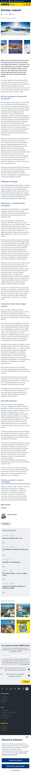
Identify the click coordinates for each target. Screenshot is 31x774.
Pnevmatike (6, 710)
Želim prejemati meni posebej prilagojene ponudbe (15, 675)
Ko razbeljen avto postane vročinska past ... (15, 550)
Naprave (5, 714)
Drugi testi (5, 718)
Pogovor (5, 700)
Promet (4, 726)
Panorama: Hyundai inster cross (12, 538)
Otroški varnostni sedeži (9, 712)
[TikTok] (23, 688)
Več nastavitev (15, 770)
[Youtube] (19, 688)
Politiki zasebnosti (24, 664)
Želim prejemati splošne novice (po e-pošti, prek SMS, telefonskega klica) (15, 669)
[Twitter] (7, 688)
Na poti (4, 730)
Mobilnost (4, 723)
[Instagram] (15, 688)
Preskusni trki (6, 716)
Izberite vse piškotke (15, 760)
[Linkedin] (11, 688)
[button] (4, 47)
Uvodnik (5, 696)
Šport (4, 702)
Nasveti (5, 728)
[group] (15, 47)
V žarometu (5, 693)
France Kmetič (12, 515)
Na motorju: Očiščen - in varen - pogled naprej (15, 574)
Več (3, 542)
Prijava (26, 682)
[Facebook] (2, 688)
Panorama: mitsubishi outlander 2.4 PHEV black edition (14, 587)
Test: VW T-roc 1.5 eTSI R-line (11, 562)
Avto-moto (5, 698)
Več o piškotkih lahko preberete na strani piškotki (14, 754)
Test (2, 707)
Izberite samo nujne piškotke (15, 766)
